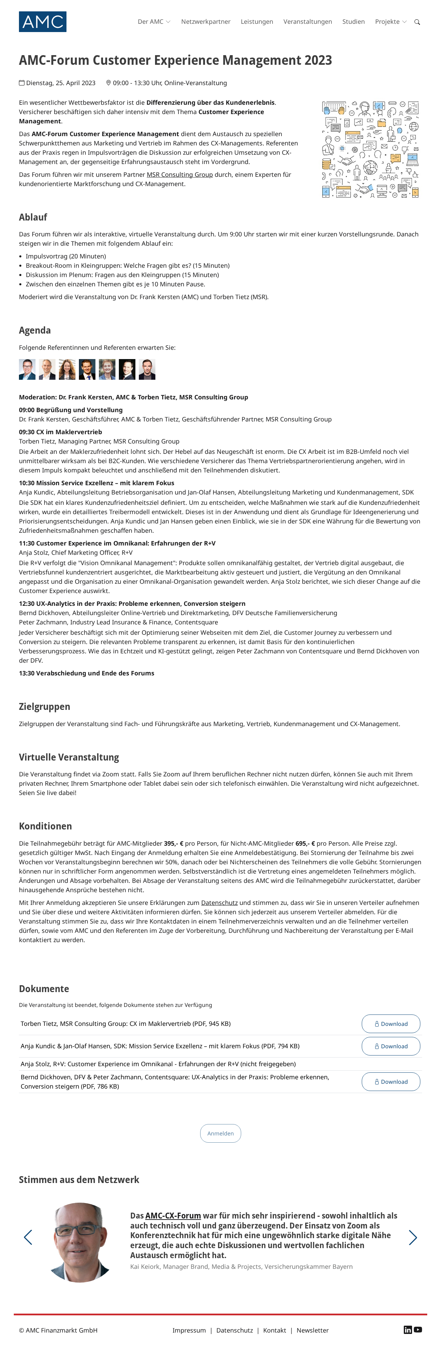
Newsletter (313, 1330)
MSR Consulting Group (180, 174)
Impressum (189, 1330)
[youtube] (418, 1331)
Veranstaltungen (308, 21)
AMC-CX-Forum (173, 1215)
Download (394, 1024)
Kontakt (274, 1330)
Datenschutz (219, 902)
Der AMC (150, 21)
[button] (27, 1237)
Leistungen (257, 21)
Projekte (387, 21)
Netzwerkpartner (205, 21)
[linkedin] (409, 1331)
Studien (353, 21)
